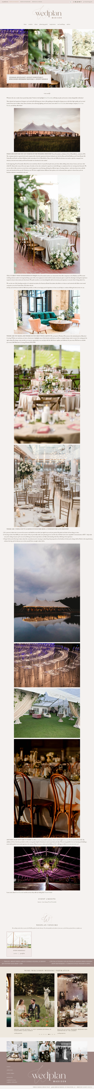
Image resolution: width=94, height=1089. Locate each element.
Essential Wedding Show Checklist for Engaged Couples (25, 1030)
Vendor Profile (48, 893)
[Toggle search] (70, 2)
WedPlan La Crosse (37, 1)
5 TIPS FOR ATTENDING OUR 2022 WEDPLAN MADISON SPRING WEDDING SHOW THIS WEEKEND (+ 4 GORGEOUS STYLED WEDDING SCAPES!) (70, 963)
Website (15, 954)
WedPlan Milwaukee (25, 1)
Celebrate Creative (87, 1087)
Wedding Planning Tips (56, 1033)
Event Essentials (48, 98)
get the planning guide (87, 2)
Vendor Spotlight (47, 94)
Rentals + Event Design (43, 902)
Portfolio (22, 954)
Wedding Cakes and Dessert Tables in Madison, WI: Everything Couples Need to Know (70, 1030)
